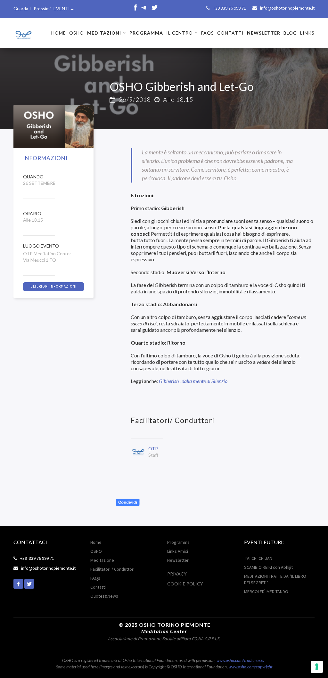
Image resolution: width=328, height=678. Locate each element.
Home (96, 542)
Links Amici (177, 551)
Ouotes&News (104, 596)
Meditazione (102, 560)
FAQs (207, 33)
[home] (23, 32)
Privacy (177, 573)
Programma (178, 542)
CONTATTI (230, 33)
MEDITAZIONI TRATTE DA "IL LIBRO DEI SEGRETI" (275, 579)
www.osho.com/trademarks (240, 660)
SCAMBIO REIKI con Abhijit (268, 567)
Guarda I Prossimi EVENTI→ (43, 8)
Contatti (98, 587)
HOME (58, 33)
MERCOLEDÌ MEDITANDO (266, 591)
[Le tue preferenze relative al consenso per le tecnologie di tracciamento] (317, 667)
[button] (106, 33)
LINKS (307, 33)
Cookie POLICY (185, 583)
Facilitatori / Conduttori (112, 569)
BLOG (290, 33)
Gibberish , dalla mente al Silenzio (193, 381)
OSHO (76, 33)
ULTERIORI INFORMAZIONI (53, 286)
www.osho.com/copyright (250, 666)
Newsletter (178, 560)
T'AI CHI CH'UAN (258, 558)
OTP (153, 448)
